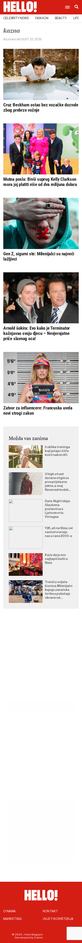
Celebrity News (16, 18)
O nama (9, 911)
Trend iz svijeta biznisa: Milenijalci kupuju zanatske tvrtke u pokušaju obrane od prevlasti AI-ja (58, 590)
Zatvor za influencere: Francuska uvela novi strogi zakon (37, 410)
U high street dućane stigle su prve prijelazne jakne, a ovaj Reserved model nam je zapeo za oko (57, 482)
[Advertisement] (41, 660)
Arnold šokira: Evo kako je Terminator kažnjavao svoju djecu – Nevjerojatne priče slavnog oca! (36, 333)
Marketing (12, 919)
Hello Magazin (33, 934)
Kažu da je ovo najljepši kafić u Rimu (56, 559)
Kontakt (50, 911)
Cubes (38, 937)
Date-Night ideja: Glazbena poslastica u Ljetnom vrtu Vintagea (57, 509)
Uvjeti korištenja (58, 919)
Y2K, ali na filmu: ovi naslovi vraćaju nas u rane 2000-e (59, 532)
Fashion (41, 18)
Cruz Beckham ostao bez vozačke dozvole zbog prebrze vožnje (40, 107)
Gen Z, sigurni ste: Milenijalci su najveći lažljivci (38, 256)
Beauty (61, 18)
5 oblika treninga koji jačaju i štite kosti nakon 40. (57, 451)
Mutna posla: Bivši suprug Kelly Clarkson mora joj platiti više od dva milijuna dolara (40, 182)
